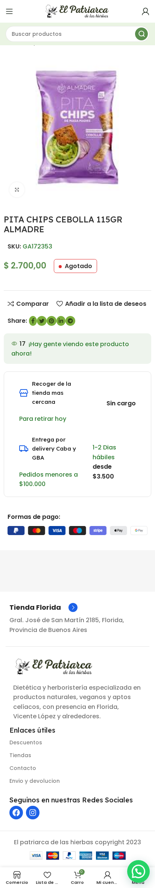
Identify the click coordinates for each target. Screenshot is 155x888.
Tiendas (20, 755)
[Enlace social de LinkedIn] (60, 321)
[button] (138, 871)
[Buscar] (141, 34)
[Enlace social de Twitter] (42, 321)
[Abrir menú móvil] (9, 11)
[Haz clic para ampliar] (16, 189)
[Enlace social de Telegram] (70, 321)
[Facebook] (16, 812)
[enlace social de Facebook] (33, 321)
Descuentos (25, 742)
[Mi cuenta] (145, 11)
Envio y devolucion (34, 781)
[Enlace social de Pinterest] (51, 321)
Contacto (22, 768)
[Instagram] (33, 812)
